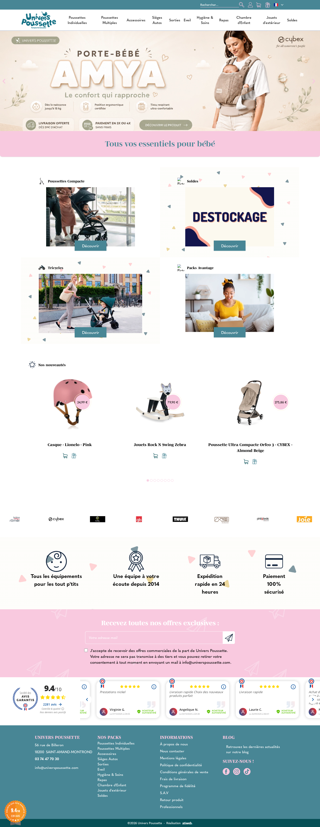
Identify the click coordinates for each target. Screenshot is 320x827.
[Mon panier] (259, 5)
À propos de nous (174, 743)
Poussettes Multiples (109, 20)
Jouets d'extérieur (271, 20)
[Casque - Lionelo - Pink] (69, 401)
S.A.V (164, 792)
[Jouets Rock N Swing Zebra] (160, 401)
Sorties (174, 19)
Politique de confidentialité (181, 764)
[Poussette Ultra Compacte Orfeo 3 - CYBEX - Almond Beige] (250, 401)
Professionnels (171, 806)
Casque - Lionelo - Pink (70, 445)
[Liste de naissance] (74, 455)
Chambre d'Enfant (243, 20)
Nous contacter (172, 750)
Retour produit (172, 799)
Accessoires (136, 19)
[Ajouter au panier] (65, 455)
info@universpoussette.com (206, 662)
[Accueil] (39, 20)
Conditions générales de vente (184, 771)
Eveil (187, 19)
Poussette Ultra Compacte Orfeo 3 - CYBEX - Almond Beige (250, 448)
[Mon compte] (250, 4)
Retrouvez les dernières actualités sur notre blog (253, 749)
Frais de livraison (173, 778)
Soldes (292, 19)
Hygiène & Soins (205, 20)
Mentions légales (173, 757)
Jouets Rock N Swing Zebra (160, 445)
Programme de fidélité (177, 785)
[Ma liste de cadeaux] (267, 4)
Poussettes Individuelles (77, 20)
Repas (224, 19)
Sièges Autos (157, 20)
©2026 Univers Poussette (144, 823)
